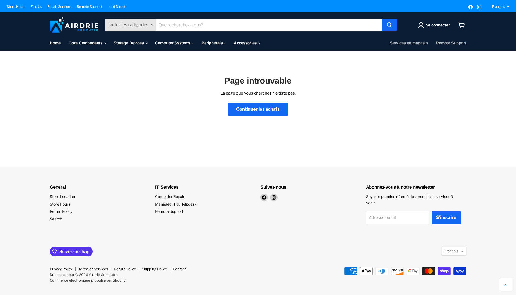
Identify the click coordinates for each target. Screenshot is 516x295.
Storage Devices (129, 43)
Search (56, 219)
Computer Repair (169, 196)
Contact (179, 269)
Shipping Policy (154, 269)
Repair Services (59, 7)
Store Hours (16, 7)
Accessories (245, 43)
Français (498, 7)
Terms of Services (93, 269)
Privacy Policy (61, 269)
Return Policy (61, 211)
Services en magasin (409, 43)
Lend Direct (117, 7)
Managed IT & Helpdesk (175, 204)
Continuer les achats (258, 109)
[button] (435, 25)
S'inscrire (446, 217)
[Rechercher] (389, 25)
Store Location (62, 196)
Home (55, 43)
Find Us (36, 7)
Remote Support (89, 7)
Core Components (86, 43)
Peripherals (213, 43)
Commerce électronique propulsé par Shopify (88, 280)
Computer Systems (173, 43)
